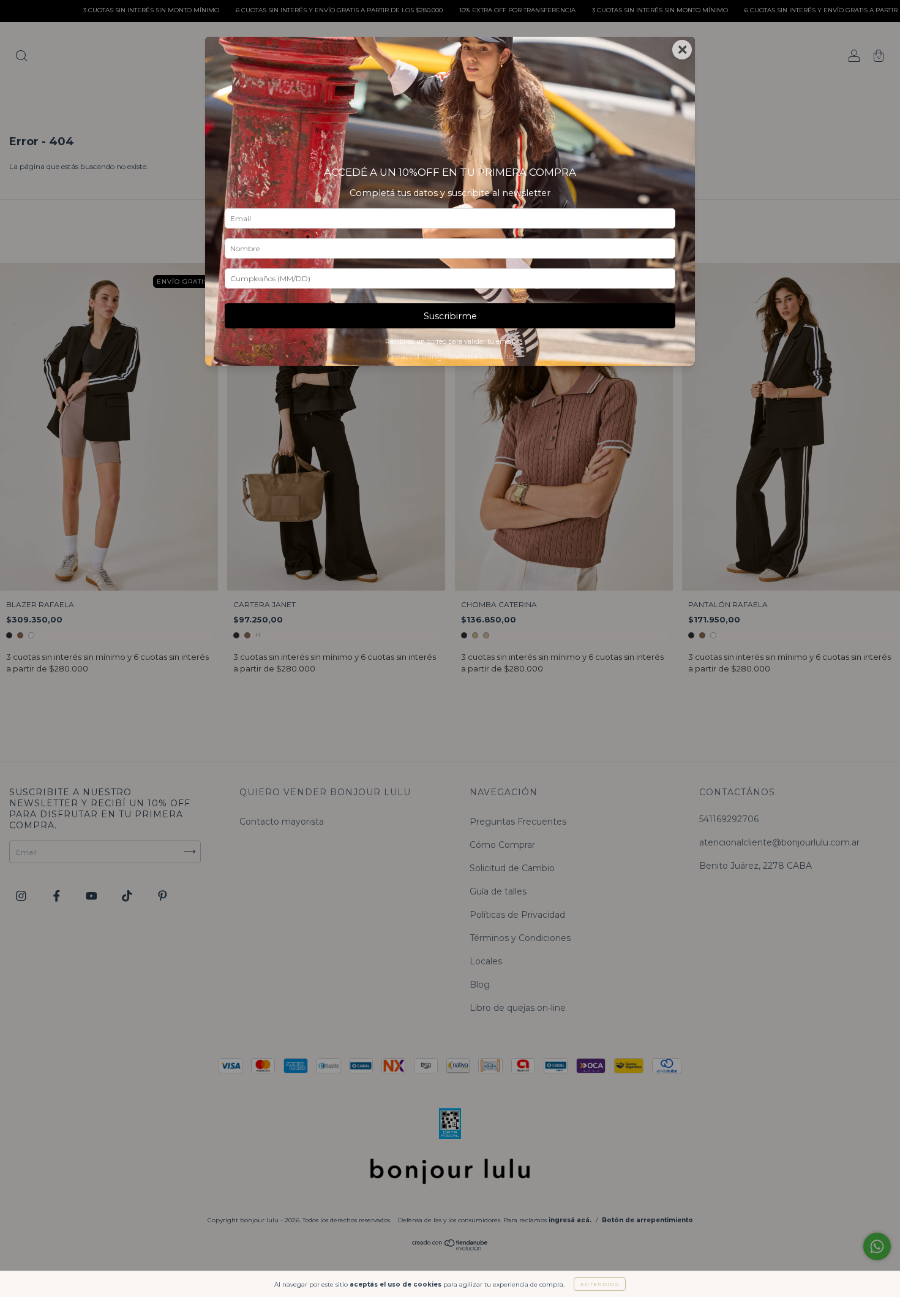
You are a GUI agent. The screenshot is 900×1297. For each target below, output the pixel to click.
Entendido (599, 1284)
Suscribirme (450, 316)
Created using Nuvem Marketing (450, 356)
